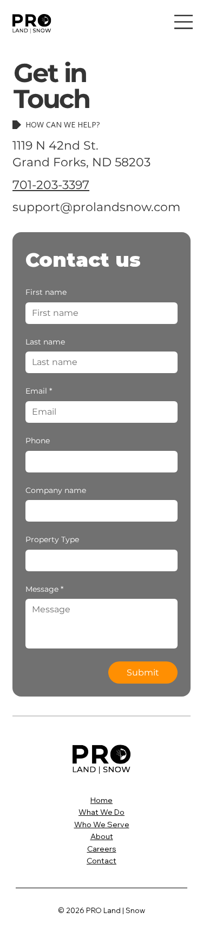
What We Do (101, 812)
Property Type (52, 539)
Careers (101, 849)
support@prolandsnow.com (96, 207)
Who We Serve (101, 824)
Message (44, 589)
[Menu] (183, 21)
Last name (45, 342)
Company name (55, 490)
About (101, 836)
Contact (101, 861)
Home (101, 800)
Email (38, 391)
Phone (37, 440)
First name (46, 292)
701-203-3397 (50, 185)
